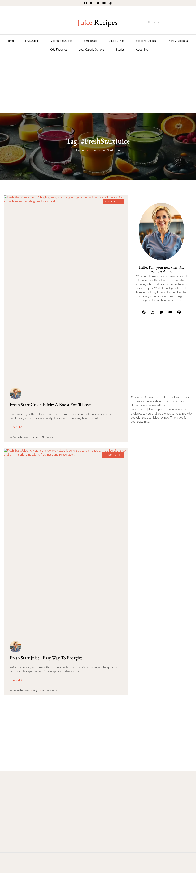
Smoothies (90, 40)
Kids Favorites (58, 49)
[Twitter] (98, 3)
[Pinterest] (110, 3)
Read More (17, 426)
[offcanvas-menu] (7, 22)
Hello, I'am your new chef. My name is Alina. (161, 269)
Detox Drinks (116, 40)
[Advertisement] (98, 82)
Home (10, 40)
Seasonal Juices (146, 40)
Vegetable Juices (61, 40)
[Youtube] (104, 3)
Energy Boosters (177, 40)
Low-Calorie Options (91, 49)
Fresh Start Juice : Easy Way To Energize (46, 658)
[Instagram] (92, 3)
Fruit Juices (32, 40)
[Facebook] (86, 3)
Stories (120, 49)
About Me (142, 49)
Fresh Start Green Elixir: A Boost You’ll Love (50, 404)
